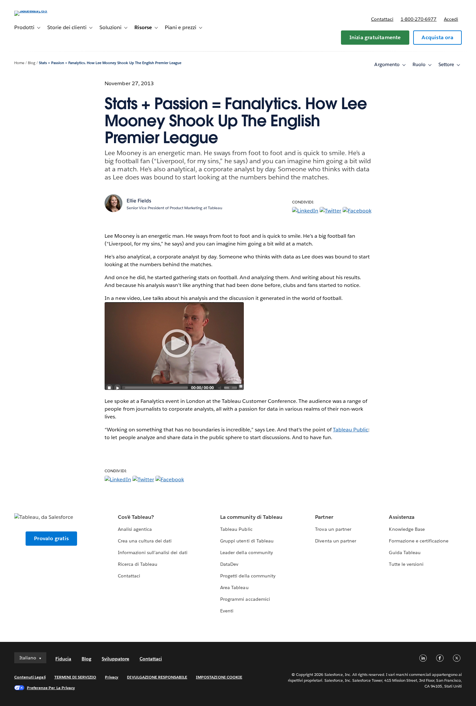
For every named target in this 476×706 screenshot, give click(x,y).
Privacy (111, 677)
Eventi (226, 611)
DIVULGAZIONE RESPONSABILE (157, 677)
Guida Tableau (404, 552)
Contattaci (382, 19)
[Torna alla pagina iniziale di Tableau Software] (38, 10)
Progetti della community (247, 576)
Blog (31, 63)
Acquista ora (437, 37)
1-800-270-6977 (418, 19)
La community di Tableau (251, 517)
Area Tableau (234, 587)
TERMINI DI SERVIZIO (75, 677)
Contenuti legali (29, 677)
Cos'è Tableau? (136, 517)
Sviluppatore (115, 659)
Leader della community (246, 552)
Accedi (451, 19)
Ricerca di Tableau (137, 564)
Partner (324, 517)
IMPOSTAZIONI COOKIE (219, 677)
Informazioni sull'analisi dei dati (152, 552)
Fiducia (63, 659)
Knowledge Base (407, 529)
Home (19, 63)
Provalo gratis (51, 538)
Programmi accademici (245, 599)
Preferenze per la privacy (51, 687)
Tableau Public (350, 429)
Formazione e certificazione (418, 541)
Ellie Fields (139, 201)
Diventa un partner (335, 541)
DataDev (229, 564)
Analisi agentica (135, 529)
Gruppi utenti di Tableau (246, 541)
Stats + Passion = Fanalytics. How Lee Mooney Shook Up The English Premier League (110, 63)
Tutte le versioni (406, 564)
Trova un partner (333, 529)
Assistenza (401, 517)
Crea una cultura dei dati (145, 541)
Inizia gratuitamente (375, 37)
